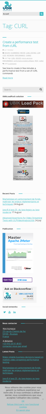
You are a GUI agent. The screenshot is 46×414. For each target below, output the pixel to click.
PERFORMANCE (20, 55)
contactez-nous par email (15, 346)
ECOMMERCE (15, 53)
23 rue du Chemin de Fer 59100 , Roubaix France (14, 334)
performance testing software (24, 61)
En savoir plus (23, 410)
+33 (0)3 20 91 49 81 (12, 343)
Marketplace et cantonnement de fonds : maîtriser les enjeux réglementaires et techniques (22, 202)
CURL (13, 58)
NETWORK (10, 55)
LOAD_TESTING (31, 53)
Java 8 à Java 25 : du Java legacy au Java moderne (21, 379)
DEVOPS (7, 53)
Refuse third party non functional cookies (23, 405)
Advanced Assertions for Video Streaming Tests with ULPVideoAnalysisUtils (22, 219)
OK (23, 401)
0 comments (12, 64)
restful (41, 61)
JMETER (22, 53)
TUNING (28, 55)
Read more (8, 77)
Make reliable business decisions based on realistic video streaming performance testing (23, 360)
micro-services (27, 58)
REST (36, 61)
